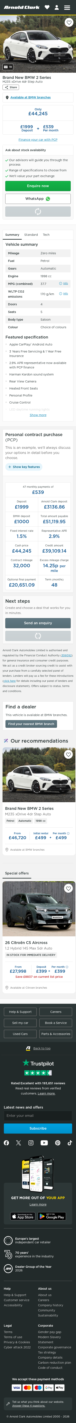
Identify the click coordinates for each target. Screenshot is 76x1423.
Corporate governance (54, 1347)
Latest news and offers (23, 1107)
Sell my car (20, 1023)
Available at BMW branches (30, 97)
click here (10, 680)
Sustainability (48, 1315)
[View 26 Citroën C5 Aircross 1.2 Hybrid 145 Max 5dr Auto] (39, 908)
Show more (38, 415)
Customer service (16, 1300)
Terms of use (13, 1337)
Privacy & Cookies (17, 1342)
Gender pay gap (49, 1332)
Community (46, 1310)
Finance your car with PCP (38, 139)
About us (45, 1295)
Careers (55, 1012)
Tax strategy (47, 1352)
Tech (46, 234)
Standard (31, 234)
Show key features (26, 467)
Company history (50, 1305)
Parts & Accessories (55, 1034)
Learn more (38, 1204)
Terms (8, 1332)
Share (13, 87)
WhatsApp (34, 199)
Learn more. (46, 1093)
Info (65, 283)
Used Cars (20, 1034)
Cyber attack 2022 (17, 1347)
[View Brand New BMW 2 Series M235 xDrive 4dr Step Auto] (39, 774)
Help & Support (20, 1012)
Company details (50, 1357)
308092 (66, 655)
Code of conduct (50, 1367)
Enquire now (38, 186)
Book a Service (56, 1023)
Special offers (17, 873)
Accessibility (13, 1305)
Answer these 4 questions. (28, 1405)
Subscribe (38, 1128)
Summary (12, 234)
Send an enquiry (38, 623)
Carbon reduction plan (54, 1362)
